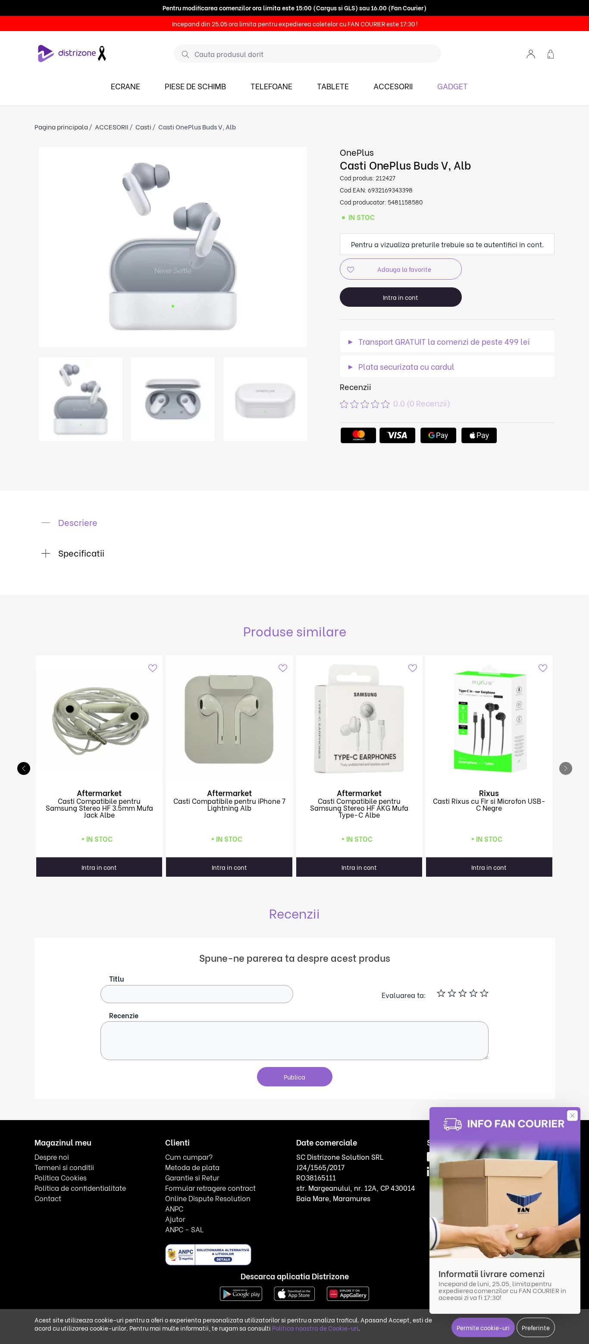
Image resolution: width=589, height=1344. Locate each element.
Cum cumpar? (189, 1156)
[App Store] (294, 1292)
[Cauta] (182, 54)
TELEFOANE (271, 85)
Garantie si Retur (192, 1177)
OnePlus (357, 151)
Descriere (76, 522)
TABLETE (333, 85)
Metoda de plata (192, 1167)
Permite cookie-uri (483, 1327)
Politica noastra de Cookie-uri (315, 1327)
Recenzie (123, 1015)
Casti (143, 126)
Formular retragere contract (210, 1188)
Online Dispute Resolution (208, 1198)
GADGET (452, 85)
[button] (530, 53)
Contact (47, 1198)
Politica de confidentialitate (80, 1188)
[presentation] (565, 768)
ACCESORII (393, 85)
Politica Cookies (60, 1177)
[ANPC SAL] (208, 1254)
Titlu (116, 978)
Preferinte (536, 1327)
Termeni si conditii (64, 1167)
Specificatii (80, 552)
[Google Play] (241, 1292)
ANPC (174, 1208)
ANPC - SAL (184, 1229)
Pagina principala (61, 126)
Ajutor (175, 1219)
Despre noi (51, 1156)
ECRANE (125, 85)
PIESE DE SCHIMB (195, 85)
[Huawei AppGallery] (348, 1292)
